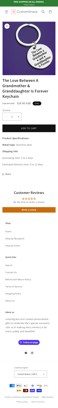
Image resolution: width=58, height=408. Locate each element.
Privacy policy (22, 402)
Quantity (6, 110)
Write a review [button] (29, 209)
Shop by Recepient (14, 238)
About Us (10, 300)
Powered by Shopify (31, 397)
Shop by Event (12, 245)
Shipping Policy (13, 293)
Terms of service (38, 402)
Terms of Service (13, 286)
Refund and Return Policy (18, 279)
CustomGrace (16, 397)
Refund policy (48, 397)
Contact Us (11, 272)
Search (8, 265)
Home (8, 231)
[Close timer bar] (55, 2)
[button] (6, 11)
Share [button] (8, 174)
